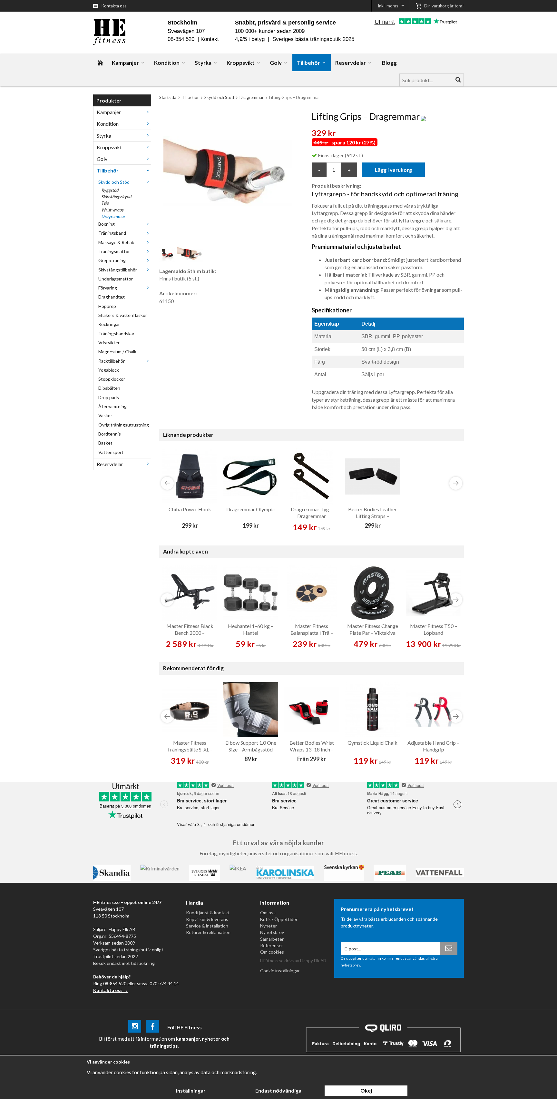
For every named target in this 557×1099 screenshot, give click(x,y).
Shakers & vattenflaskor (122, 315)
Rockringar (109, 324)
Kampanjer (125, 62)
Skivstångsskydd (117, 196)
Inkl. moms (388, 5)
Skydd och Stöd (114, 182)
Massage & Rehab (116, 242)
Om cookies (272, 952)
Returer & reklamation (208, 932)
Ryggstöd (110, 190)
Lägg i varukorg (393, 170)
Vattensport (110, 452)
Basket (105, 443)
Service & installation (207, 925)
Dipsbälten (109, 388)
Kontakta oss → (110, 990)
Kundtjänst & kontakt (208, 912)
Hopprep (107, 306)
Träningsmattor (114, 251)
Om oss (268, 912)
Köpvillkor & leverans (207, 919)
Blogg (389, 62)
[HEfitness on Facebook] (152, 1027)
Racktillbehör (111, 361)
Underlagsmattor (115, 278)
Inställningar (191, 1090)
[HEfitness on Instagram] (134, 1027)
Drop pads (108, 397)
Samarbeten (272, 939)
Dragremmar (113, 216)
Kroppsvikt (241, 62)
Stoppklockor (111, 379)
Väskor (105, 415)
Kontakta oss (114, 5)
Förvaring (107, 287)
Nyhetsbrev (272, 932)
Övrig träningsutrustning (123, 424)
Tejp (105, 203)
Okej (366, 1090)
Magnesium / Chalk (117, 351)
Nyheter (268, 925)
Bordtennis (109, 434)
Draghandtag (111, 296)
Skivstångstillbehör (117, 269)
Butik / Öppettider (279, 919)
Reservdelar (350, 62)
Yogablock (108, 370)
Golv (276, 62)
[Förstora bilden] (227, 175)
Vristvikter (109, 342)
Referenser (271, 945)
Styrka (203, 62)
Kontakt (209, 39)
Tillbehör (308, 62)
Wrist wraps (112, 209)
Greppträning (112, 260)
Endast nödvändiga (278, 1090)
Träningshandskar (116, 333)
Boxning (106, 224)
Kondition (167, 62)
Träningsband (112, 233)
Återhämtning (112, 406)
